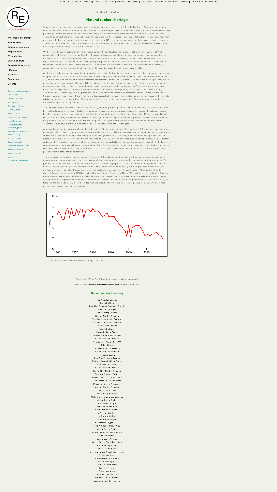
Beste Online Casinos (107, 326)
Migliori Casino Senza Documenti (107, 442)
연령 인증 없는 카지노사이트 (107, 426)
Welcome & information (19, 37)
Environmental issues (16, 106)
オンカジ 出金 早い (107, 413)
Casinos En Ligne (107, 468)
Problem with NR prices (17, 117)
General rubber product (19, 65)
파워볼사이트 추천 (107, 416)
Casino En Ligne (106, 303)
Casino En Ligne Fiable (107, 332)
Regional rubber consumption (20, 91)
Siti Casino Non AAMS (107, 465)
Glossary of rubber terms (18, 161)
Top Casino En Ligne (107, 419)
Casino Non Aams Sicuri (107, 406)
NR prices (12, 70)
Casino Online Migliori (107, 309)
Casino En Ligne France (107, 393)
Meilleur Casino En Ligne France (107, 377)
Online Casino (107, 345)
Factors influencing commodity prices (16, 126)
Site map (12, 83)
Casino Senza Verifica (107, 439)
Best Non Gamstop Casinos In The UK (107, 306)
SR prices (12, 74)
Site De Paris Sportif (107, 461)
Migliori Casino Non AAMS (107, 478)
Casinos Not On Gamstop (107, 316)
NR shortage (13, 102)
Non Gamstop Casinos (107, 300)
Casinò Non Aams (107, 455)
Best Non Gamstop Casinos (107, 358)
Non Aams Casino (107, 355)
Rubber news (14, 42)
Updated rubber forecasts (18, 146)
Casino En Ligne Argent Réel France (107, 452)
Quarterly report (14, 138)
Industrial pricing (14, 121)
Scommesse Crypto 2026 (107, 423)
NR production (15, 51)
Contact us (13, 79)
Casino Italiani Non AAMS (107, 458)
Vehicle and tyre (16, 60)
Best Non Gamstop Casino (107, 374)
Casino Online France (107, 448)
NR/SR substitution (16, 98)
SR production (15, 56)
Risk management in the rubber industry (18, 133)
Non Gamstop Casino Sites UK (107, 335)
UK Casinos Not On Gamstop (107, 348)
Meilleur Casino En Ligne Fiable (107, 361)
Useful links (12, 157)
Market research (14, 153)
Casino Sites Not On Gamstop (107, 371)
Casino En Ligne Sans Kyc (107, 474)
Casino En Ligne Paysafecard (106, 481)
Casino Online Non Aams (107, 410)
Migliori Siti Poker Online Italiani (107, 432)
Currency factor (14, 110)
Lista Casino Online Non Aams (107, 381)
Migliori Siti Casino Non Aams (106, 384)
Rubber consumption (18, 47)
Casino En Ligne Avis (107, 445)
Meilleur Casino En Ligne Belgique (107, 397)
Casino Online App (107, 403)
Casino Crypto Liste (107, 390)
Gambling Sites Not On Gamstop (107, 319)
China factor (13, 95)
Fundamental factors (16, 149)
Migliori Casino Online (107, 400)
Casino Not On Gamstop (107, 364)
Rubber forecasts (15, 142)
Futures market (14, 113)
